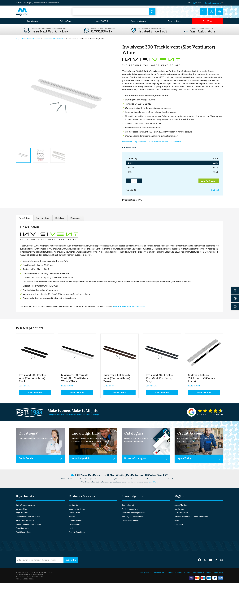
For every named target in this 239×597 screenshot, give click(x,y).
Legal (71, 528)
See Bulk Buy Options (158, 141)
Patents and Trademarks (202, 573)
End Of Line (207, 21)
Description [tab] (24, 218)
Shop (17, 39)
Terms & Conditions (77, 532)
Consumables (21, 509)
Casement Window (138, 21)
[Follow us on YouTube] (210, 559)
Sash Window (32, 21)
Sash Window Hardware (31, 39)
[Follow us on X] (205, 559)
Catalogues (179, 509)
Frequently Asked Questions (133, 513)
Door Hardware (174, 21)
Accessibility (218, 573)
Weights (29, 3)
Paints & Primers (66, 21)
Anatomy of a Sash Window (133, 516)
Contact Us (73, 505)
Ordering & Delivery (77, 509)
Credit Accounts (75, 520)
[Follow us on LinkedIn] (216, 559)
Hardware (47, 3)
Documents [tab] (75, 218)
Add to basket (208, 181)
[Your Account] (211, 11)
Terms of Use (159, 573)
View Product (35, 392)
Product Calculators (130, 509)
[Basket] (235, 306)
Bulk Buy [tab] (59, 218)
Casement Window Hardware (28, 516)
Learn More (153, 482)
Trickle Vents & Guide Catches (54, 39)
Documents (176, 141)
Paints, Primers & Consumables (28, 524)
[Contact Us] (203, 11)
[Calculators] (235, 290)
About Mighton (181, 505)
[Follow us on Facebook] (199, 559)
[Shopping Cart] (219, 11)
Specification (140, 141)
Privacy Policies (145, 573)
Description (127, 141)
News (177, 520)
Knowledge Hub (128, 505)
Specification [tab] (42, 218)
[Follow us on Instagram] (221, 559)
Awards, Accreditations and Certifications (191, 516)
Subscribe (71, 559)
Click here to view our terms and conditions (129, 306)
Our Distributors (181, 513)
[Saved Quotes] (235, 298)
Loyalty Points (74, 524)
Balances (36, 3)
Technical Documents (130, 520)
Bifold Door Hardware (25, 520)
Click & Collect (74, 513)
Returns (72, 516)
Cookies (187, 573)
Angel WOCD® (102, 21)
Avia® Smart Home (23, 532)
